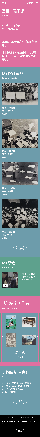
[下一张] (37, 337)
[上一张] (2, 337)
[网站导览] (37, 3)
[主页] (4, 3)
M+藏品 (19, 52)
